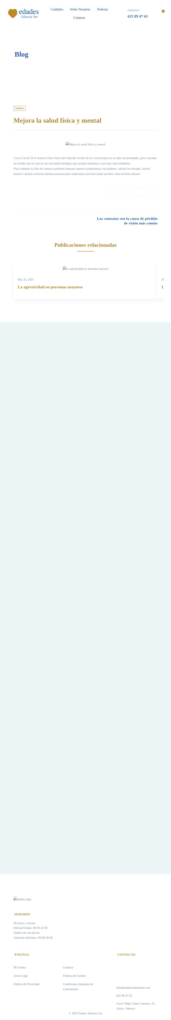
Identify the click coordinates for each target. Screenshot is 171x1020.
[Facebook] (114, 192)
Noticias (19, 108)
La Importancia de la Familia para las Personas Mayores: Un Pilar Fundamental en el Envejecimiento (119, 453)
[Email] (152, 192)
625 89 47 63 (124, 995)
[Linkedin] (140, 192)
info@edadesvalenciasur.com (133, 987)
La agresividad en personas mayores (50, 287)
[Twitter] (127, 192)
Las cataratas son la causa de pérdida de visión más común (127, 220)
